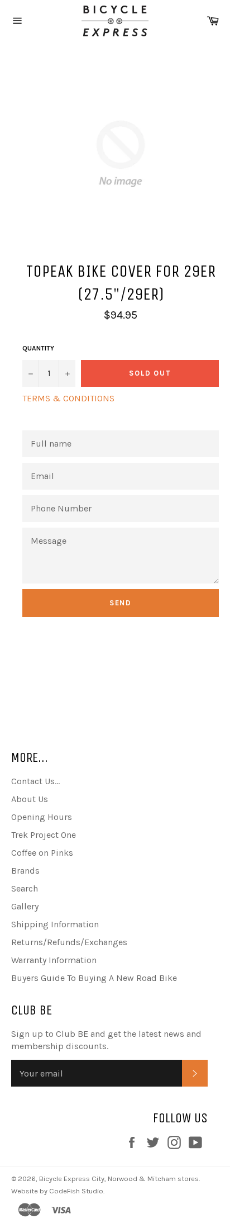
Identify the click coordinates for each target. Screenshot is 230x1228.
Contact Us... (35, 781)
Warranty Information (54, 960)
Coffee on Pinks (42, 852)
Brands (25, 870)
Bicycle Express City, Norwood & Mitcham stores (119, 1178)
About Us (29, 799)
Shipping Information (55, 924)
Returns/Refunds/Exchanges (69, 942)
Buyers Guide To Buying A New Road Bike (94, 978)
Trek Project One (43, 834)
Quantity (38, 348)
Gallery (25, 906)
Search (24, 888)
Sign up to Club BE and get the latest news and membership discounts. (106, 1039)
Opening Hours (41, 817)
